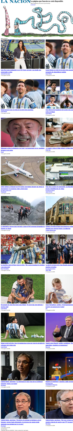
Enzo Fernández (5, 268)
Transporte (3, 192)
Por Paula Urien (49, 383)
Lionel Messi (49, 73)
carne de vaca (49, 192)
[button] (23, 54)
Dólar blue (48, 150)
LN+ (47, 308)
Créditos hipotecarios (51, 230)
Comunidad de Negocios (51, 384)
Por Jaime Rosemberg (50, 268)
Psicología (3, 385)
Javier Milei (48, 270)
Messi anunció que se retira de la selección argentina (17, 110)
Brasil (2, 152)
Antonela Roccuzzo (5, 73)
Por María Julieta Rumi (6, 190)
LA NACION (33, 4)
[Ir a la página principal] (16, 2)
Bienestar (48, 347)
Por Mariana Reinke (50, 190)
